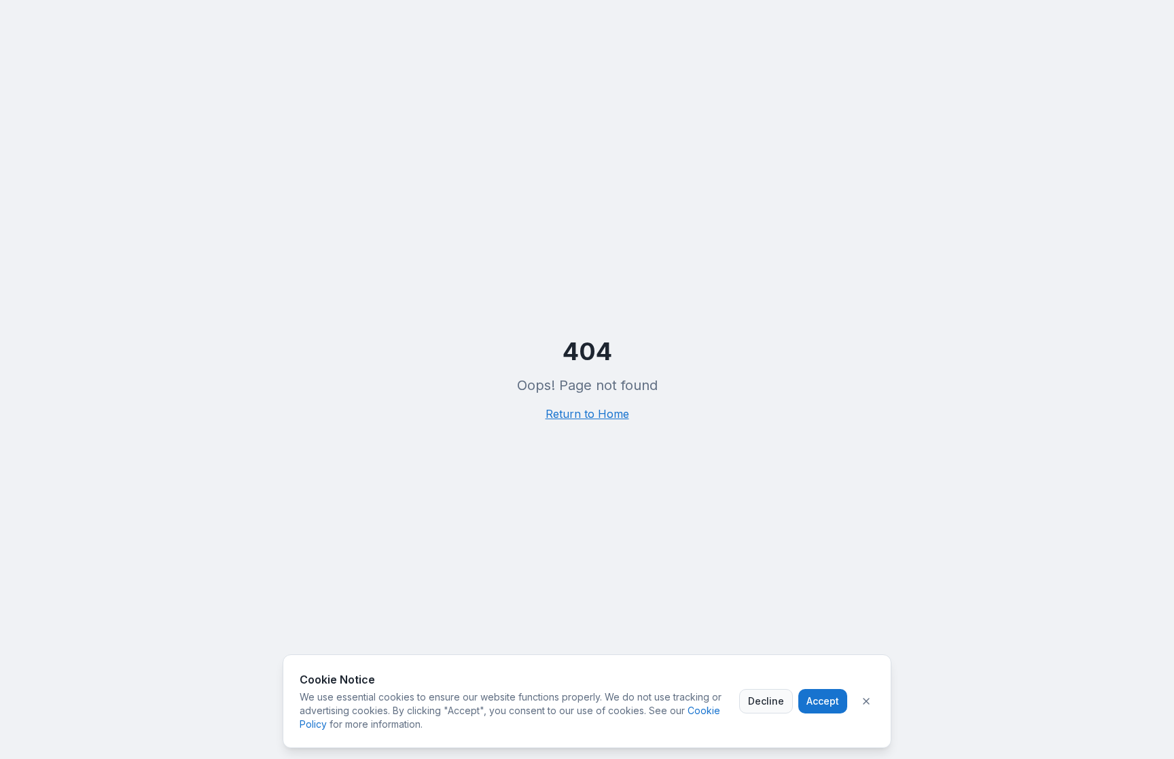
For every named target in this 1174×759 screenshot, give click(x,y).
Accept (822, 701)
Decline (766, 701)
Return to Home (587, 414)
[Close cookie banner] (866, 701)
